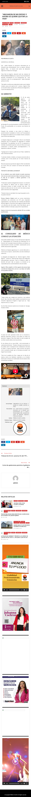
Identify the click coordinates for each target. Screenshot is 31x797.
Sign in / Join (5, 1)
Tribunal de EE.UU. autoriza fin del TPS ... (14, 456)
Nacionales (5, 24)
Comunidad (17, 22)
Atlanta (11, 22)
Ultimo (10, 24)
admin (16, 24)
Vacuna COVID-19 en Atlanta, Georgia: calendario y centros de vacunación (21, 505)
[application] (15, 568)
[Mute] (24, 590)
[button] (15, 568)
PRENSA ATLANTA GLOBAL (16, 6)
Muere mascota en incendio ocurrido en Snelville (22, 525)
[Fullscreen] (26, 590)
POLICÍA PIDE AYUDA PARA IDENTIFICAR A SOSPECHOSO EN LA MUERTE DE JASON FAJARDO (15, 514)
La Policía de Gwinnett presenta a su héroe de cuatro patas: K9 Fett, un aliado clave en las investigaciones (14, 537)
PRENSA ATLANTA (14, 794)
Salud (26, 500)
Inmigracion (23, 22)
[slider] (14, 589)
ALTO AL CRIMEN (6, 22)
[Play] (4, 590)
